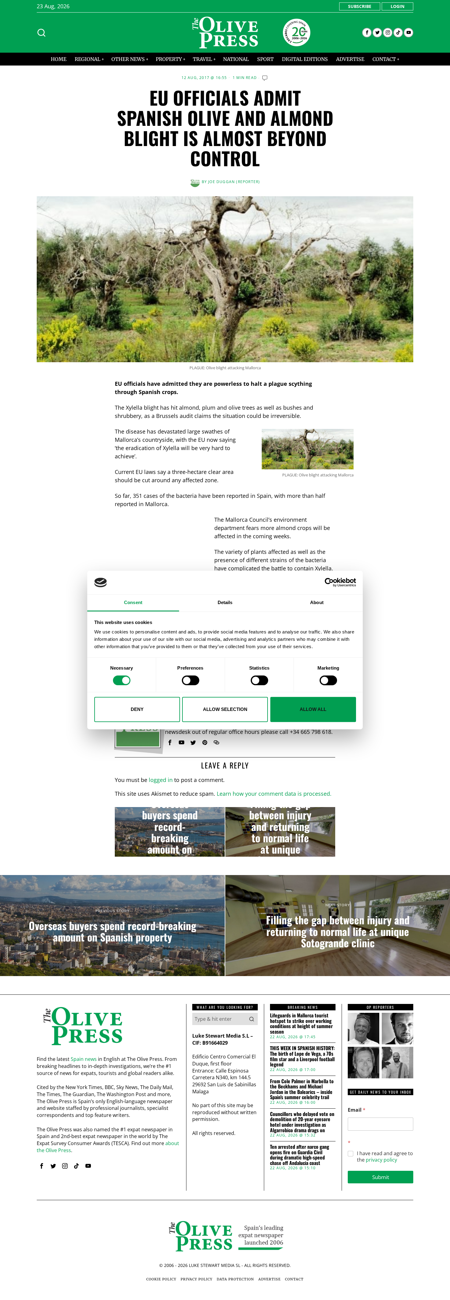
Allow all (313, 709)
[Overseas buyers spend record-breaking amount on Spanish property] (170, 832)
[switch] (190, 680)
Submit (380, 1177)
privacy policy (381, 1159)
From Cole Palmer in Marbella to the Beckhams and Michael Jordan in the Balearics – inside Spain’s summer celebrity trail (302, 1089)
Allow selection (225, 709)
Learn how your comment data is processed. (274, 793)
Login (397, 6)
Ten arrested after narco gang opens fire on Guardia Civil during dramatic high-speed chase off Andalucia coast (299, 1155)
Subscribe (359, 6)
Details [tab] (225, 602)
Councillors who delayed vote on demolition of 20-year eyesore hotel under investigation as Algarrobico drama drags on (302, 1122)
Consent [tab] (133, 602)
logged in (161, 779)
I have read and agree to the (385, 1156)
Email (357, 1110)
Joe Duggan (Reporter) (234, 181)
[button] (252, 1019)
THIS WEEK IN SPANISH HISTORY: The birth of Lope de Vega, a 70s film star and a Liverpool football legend (302, 1056)
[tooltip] (367, 32)
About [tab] (317, 602)
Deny (137, 709)
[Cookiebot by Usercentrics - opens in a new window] (329, 582)
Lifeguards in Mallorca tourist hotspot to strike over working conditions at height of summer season (301, 1023)
